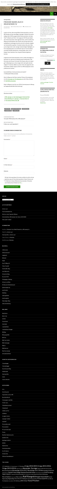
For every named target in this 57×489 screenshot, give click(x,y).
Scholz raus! (5, 208)
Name (5, 158)
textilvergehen (5, 298)
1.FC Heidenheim (6, 466)
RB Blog (4, 332)
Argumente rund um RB (7, 394)
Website (6, 171)
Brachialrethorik (6, 397)
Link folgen (50, 27)
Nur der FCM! (5, 276)
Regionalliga (5, 478)
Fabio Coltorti (6, 474)
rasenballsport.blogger (7, 329)
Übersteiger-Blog (6, 301)
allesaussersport (6, 252)
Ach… (3, 389)
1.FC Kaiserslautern (13, 466)
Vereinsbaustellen (6, 448)
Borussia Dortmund (7, 470)
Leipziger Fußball (6, 418)
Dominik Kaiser (31, 472)
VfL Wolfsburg (17, 480)
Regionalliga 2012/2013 (14, 478)
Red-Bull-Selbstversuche (8, 435)
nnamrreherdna (6, 379)
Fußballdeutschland (6, 405)
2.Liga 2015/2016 (44, 466)
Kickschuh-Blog (6, 274)
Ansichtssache (5, 392)
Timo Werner (50, 478)
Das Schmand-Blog (6, 368)
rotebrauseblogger (17, 26)
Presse (3, 432)
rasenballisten (5, 326)
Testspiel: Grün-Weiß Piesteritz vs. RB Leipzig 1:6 (18, 229)
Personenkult (5, 426)
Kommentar (7, 139)
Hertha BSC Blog (6, 268)
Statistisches (5, 445)
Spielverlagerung (6, 287)
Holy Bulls (4, 324)
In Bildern (4, 413)
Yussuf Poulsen (33, 481)
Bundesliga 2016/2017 (20, 470)
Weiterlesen (43, 103)
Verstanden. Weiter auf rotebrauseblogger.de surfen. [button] (38, 4)
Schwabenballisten (6, 353)
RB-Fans (4, 337)
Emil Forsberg (48, 472)
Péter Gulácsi (19, 477)
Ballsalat (4, 258)
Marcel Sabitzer (6, 477)
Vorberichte (5, 453)
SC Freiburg (23, 478)
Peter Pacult (13, 476)
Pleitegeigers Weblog (7, 279)
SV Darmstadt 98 (42, 478)
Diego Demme (21, 472)
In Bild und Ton (5, 410)
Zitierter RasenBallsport (7, 456)
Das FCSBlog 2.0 (6, 263)
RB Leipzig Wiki (5, 334)
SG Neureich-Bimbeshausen (8, 284)
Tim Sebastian (8, 110)
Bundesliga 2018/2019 (48, 470)
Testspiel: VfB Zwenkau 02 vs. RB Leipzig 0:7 (14, 117)
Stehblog (4, 292)
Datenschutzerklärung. (19, 4)
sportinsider (5, 290)
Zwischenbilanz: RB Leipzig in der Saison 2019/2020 (14, 217)
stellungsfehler (5, 295)
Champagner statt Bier (7, 400)
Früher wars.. (7, 19)
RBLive (3, 345)
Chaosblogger (5, 363)
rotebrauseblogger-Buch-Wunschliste (47, 41)
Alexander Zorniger (30, 468)
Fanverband (5, 321)
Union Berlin (10, 480)
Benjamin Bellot (49, 468)
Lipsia (3, 376)
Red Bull (50, 477)
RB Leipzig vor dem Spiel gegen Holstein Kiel (17, 97)
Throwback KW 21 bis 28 (12, 100)
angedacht (4, 255)
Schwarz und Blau (6, 282)
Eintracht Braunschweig (40, 472)
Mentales (12, 237)
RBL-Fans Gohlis (6, 340)
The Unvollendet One (7, 211)
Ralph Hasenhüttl (42, 477)
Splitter (4, 443)
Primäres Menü (55, 14)
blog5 (3, 260)
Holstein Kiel (28, 474)
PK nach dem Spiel (6, 429)
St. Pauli (28, 478)
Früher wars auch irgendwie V (11, 123)
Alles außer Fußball (6, 219)
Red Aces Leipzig (6, 351)
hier (20, 182)
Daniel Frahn (12, 472)
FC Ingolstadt (13, 474)
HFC (25, 474)
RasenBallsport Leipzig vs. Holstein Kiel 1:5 (17, 98)
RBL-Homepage (5, 343)
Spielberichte (5, 437)
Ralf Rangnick (29, 476)
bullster (4, 318)
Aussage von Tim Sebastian (15, 79)
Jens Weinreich (5, 271)
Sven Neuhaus (26, 108)
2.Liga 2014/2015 (31, 466)
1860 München (19, 468)
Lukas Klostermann (35, 474)
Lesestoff (4, 421)
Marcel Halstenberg (43, 474)
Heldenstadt (5, 371)
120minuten (5, 250)
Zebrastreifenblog (6, 303)
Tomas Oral (16, 110)
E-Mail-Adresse (8, 164)
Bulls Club (4, 316)
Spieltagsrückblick (6, 440)
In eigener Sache (6, 416)
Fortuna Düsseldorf (20, 474)
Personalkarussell (6, 424)
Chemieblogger (5, 366)
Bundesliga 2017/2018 (35, 470)
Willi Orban (24, 481)
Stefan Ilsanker (33, 478)
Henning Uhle (5, 234)
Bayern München (42, 468)
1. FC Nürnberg (21, 466)
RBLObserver (5, 348)
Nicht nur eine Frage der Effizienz (10, 214)
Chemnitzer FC (5, 472)
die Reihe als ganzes (11, 81)
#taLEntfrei (4, 313)
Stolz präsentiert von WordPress (8, 487)
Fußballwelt (5, 408)
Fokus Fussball (5, 266)
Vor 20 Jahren (5, 451)
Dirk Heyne (7, 108)
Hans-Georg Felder (16, 108)
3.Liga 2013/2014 (9, 468)
